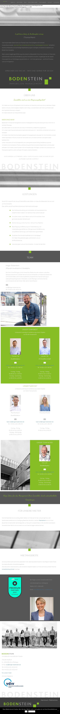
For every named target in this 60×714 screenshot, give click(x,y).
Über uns (13, 2)
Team (25, 2)
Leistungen (19, 2)
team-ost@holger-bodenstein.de (15, 422)
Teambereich (42, 520)
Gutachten (56, 2)
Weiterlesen (32, 711)
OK (26, 711)
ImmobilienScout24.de (8, 569)
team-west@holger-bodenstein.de (15, 365)
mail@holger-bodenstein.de (13, 664)
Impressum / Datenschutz (49, 700)
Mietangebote (42, 2)
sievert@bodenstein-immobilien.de (43, 589)
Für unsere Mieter (32, 2)
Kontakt (50, 2)
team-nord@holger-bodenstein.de (45, 472)
